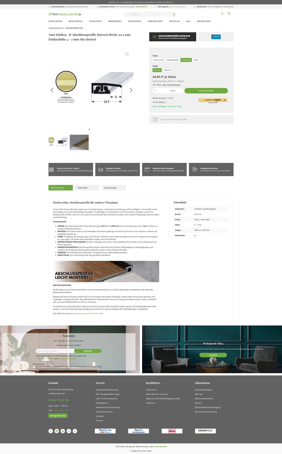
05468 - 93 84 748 (58, 400)
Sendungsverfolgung (203, 390)
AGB (99, 366)
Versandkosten (160, 446)
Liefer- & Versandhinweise (106, 398)
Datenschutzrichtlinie (45, 358)
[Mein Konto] (222, 14)
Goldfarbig (186, 60)
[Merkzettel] (229, 14)
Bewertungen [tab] (110, 187)
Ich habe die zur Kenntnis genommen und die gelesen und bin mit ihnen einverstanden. (68, 368)
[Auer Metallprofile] (216, 36)
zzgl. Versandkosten (171, 85)
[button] (213, 100)
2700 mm (168, 70)
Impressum (150, 403)
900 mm (157, 70)
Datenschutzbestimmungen (57, 366)
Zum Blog (213, 355)
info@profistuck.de (61, 410)
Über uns (199, 394)
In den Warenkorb (206, 90)
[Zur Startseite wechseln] (65, 14)
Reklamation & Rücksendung (108, 407)
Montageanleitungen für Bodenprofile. (88, 313)
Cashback (100, 416)
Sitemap (99, 420)
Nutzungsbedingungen (67, 358)
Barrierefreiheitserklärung (206, 412)
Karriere (198, 403)
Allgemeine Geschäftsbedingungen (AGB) (163, 398)
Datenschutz (151, 390)
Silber (196, 60)
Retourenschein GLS (104, 412)
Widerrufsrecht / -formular (157, 394)
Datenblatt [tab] (82, 187)
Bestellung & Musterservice (107, 390)
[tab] (60, 187)
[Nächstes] (130, 90)
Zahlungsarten (102, 403)
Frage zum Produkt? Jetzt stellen (173, 119)
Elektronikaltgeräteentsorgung (207, 407)
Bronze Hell (158, 60)
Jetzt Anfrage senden (178, 7)
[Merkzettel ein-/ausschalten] (127, 54)
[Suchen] (174, 14)
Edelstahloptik (172, 60)
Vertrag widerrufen (58, 415)
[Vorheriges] (51, 90)
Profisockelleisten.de (56, 28)
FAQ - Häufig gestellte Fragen (108, 394)
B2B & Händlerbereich (204, 398)
